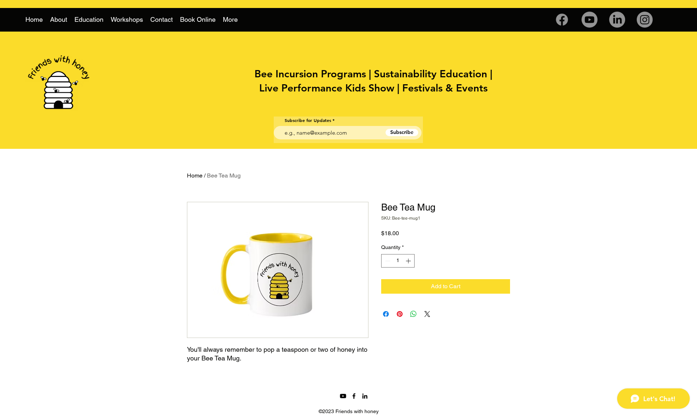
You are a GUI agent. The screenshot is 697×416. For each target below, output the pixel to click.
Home (195, 175)
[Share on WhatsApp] (413, 314)
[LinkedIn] (617, 20)
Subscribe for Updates (308, 120)
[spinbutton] (397, 260)
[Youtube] (590, 20)
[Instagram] (645, 20)
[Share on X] (427, 314)
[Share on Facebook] (386, 314)
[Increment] (408, 260)
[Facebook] (562, 20)
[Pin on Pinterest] (399, 314)
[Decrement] (386, 260)
